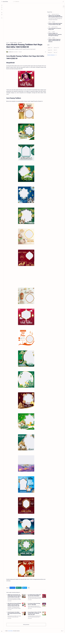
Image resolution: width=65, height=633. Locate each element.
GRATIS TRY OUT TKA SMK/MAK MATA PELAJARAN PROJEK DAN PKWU (55, 16)
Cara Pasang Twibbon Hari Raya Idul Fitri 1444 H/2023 (34, 604)
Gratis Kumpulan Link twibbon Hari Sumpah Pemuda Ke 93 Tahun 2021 (14, 613)
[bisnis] (53, 26)
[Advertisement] (23, 7)
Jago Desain (26, 630)
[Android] (53, 21)
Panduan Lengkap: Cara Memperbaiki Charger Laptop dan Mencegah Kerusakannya (55, 34)
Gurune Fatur (5, 1)
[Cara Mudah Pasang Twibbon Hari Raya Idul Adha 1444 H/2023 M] (44, 596)
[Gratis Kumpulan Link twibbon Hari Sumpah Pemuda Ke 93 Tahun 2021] (24, 613)
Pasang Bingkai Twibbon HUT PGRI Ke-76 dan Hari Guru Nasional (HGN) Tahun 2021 (34, 613)
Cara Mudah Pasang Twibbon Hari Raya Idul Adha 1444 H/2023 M (34, 595)
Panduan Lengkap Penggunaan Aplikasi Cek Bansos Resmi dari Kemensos (54, 40)
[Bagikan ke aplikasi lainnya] (29, 588)
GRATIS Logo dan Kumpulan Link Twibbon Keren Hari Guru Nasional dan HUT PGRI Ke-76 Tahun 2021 (14, 596)
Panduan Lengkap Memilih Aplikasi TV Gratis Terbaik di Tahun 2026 (55, 24)
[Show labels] (52, 55)
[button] (63, 1)
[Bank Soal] (54, 14)
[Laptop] (54, 31)
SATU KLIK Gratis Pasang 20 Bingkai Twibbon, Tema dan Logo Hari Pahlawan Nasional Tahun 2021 (14, 604)
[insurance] (55, 26)
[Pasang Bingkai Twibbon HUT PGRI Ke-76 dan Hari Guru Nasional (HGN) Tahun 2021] (44, 613)
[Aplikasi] (54, 37)
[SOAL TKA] (57, 14)
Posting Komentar (26, 624)
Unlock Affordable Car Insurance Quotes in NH (54, 29)
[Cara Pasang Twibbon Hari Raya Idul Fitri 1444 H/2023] (44, 605)
